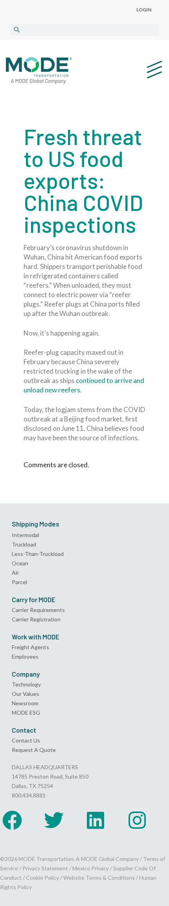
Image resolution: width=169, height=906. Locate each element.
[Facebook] (12, 820)
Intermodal (25, 535)
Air (15, 572)
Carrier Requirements (38, 609)
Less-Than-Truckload (38, 553)
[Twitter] (54, 820)
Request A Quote (34, 749)
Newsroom (25, 703)
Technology (26, 684)
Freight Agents (30, 647)
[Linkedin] (95, 820)
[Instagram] (137, 820)
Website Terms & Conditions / (101, 877)
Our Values (25, 693)
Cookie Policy (42, 877)
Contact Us (26, 740)
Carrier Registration (36, 619)
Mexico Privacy (90, 868)
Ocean (20, 563)
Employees (25, 656)
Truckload (24, 544)
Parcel (19, 582)
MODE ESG (26, 712)
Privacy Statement (45, 868)
